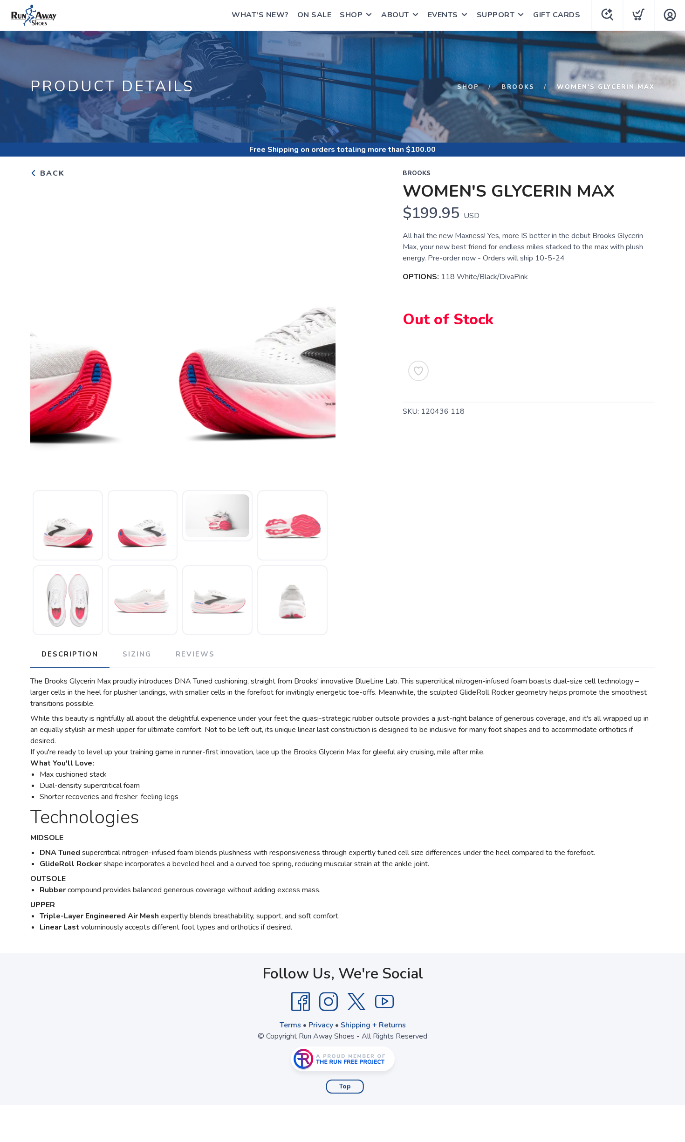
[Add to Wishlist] (418, 371)
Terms (290, 1025)
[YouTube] (384, 1002)
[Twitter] (356, 1002)
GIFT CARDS (556, 15)
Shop (468, 87)
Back (51, 173)
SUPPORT (496, 15)
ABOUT (395, 15)
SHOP (351, 15)
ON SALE (314, 15)
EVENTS (443, 15)
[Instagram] (328, 1002)
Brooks (517, 87)
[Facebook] (301, 1002)
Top (345, 1086)
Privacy (320, 1025)
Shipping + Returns (373, 1025)
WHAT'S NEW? (260, 15)
